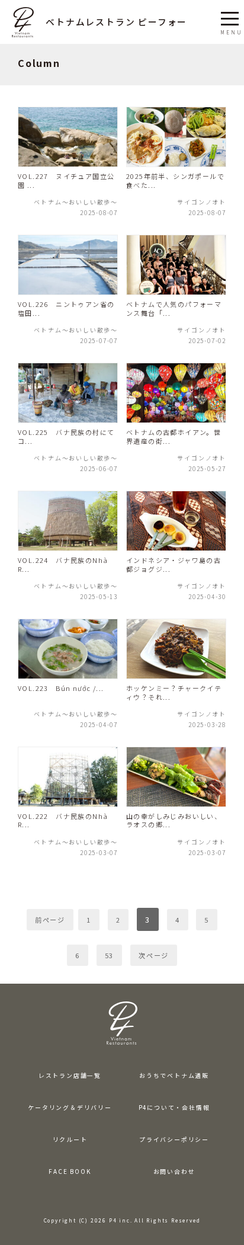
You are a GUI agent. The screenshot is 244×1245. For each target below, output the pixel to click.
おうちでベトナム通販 (174, 1075)
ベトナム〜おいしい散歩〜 (76, 201)
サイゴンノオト (201, 201)
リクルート (70, 1139)
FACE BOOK (70, 1171)
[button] (230, 17)
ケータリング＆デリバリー (70, 1107)
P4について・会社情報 (174, 1107)
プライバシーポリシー (174, 1139)
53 (109, 955)
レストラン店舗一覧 (69, 1075)
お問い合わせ (174, 1171)
